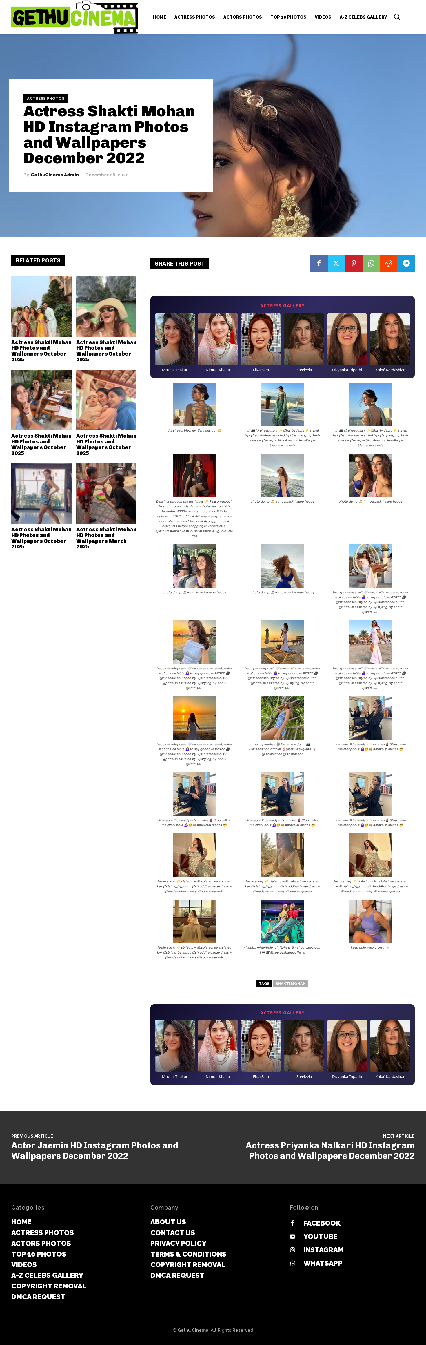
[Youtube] (292, 1237)
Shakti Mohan (291, 983)
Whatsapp (322, 1263)
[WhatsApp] (371, 263)
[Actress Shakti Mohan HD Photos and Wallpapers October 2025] (41, 306)
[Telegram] (406, 263)
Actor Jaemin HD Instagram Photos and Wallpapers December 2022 (94, 1150)
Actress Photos (45, 98)
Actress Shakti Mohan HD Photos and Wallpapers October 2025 (41, 351)
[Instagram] (292, 1250)
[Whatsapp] (292, 1263)
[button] (396, 16)
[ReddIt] (388, 263)
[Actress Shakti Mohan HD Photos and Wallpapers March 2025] (106, 493)
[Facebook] (319, 263)
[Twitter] (336, 263)
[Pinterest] (354, 263)
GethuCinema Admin (55, 175)
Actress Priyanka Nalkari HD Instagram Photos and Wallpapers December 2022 (330, 1150)
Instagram (323, 1250)
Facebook (322, 1223)
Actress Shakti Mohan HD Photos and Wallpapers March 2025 (106, 538)
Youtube (320, 1236)
